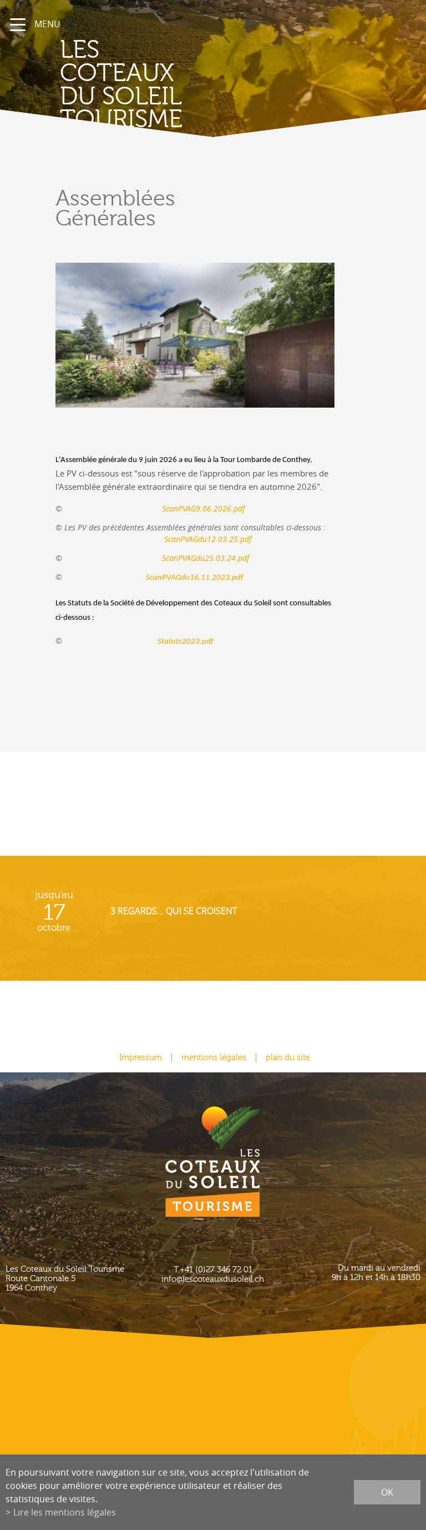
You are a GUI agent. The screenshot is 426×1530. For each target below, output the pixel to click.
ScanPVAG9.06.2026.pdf (203, 508)
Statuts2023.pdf (139, 642)
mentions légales (213, 1057)
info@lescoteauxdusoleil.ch (212, 1279)
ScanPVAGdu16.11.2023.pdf (195, 578)
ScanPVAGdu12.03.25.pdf (207, 539)
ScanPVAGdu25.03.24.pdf (156, 558)
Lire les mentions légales (64, 1512)
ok (387, 1492)
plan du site (288, 1057)
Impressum (140, 1057)
